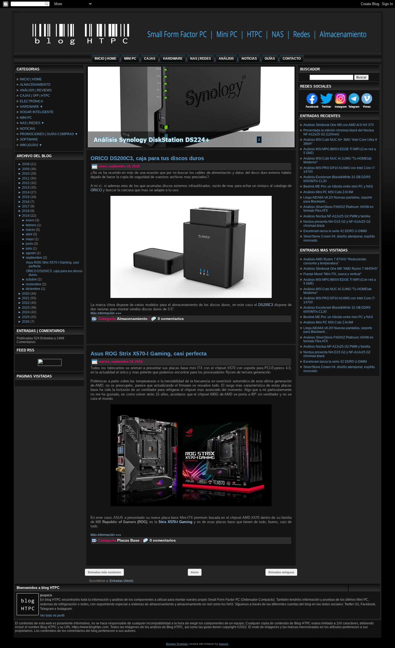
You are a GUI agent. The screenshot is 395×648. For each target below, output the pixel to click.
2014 (26, 192)
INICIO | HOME (31, 79)
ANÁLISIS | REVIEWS (36, 90)
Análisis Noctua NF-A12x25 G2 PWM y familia (336, 216)
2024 (26, 312)
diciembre (33, 289)
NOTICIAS (27, 129)
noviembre (33, 284)
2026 (26, 321)
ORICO (96, 190)
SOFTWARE (29, 139)
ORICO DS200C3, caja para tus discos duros (147, 158)
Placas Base (128, 540)
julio (29, 248)
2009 (26, 169)
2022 (26, 303)
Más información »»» (106, 313)
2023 (26, 307)
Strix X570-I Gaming (175, 522)
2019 (26, 216)
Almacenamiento (132, 318)
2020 (26, 294)
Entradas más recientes (104, 572)
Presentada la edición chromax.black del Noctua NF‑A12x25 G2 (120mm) (338, 132)
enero (30, 220)
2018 (26, 211)
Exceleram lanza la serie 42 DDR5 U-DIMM (335, 231)
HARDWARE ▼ (31, 107)
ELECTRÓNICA (31, 101)
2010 (26, 173)
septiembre (34, 258)
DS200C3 (266, 305)
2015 (26, 197)
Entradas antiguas (281, 572)
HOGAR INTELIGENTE (36, 112)
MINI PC (26, 118)
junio (29, 244)
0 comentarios (171, 318)
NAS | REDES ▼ (32, 123)
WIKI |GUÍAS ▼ (31, 145)
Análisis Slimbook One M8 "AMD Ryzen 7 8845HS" (340, 269)
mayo (30, 239)
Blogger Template (177, 643)
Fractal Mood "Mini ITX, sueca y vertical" (332, 274)
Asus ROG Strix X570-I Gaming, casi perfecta (149, 354)
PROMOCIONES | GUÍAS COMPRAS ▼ (49, 134)
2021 (26, 298)
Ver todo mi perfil (52, 615)
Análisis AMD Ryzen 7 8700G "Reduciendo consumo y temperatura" (334, 261)
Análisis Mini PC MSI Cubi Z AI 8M (328, 192)
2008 (26, 164)
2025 (26, 317)
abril (29, 234)
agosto (31, 253)
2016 (26, 202)
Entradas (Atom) (121, 581)
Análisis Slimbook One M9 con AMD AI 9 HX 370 (338, 125)
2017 (26, 206)
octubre (31, 279)
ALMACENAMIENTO (35, 85)
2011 (26, 178)
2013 (26, 187)
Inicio (195, 572)
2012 (26, 183)
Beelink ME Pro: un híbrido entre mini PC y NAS (338, 186)
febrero (31, 225)
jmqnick (223, 643)
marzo (30, 230)
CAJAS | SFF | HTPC (35, 96)
